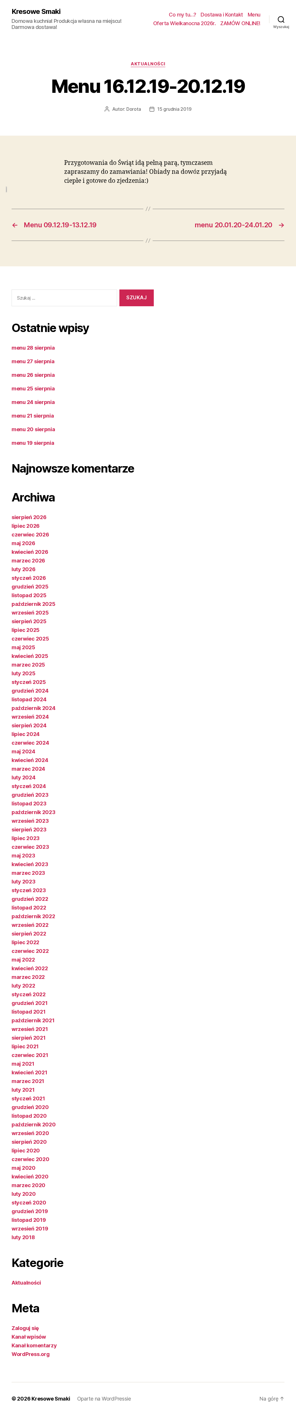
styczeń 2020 (29, 1203)
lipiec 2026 (26, 526)
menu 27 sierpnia (33, 361)
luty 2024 (24, 777)
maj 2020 (24, 1168)
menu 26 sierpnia (33, 375)
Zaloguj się (25, 1328)
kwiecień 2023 (30, 864)
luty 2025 (24, 673)
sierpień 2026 (29, 517)
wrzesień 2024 (30, 717)
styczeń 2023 (29, 890)
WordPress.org (31, 1354)
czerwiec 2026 (30, 535)
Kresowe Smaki (36, 11)
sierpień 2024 (29, 725)
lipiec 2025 (26, 630)
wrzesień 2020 (30, 1133)
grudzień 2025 (30, 587)
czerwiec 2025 (30, 639)
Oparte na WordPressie (104, 1399)
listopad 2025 (29, 595)
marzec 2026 (28, 561)
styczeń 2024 (29, 786)
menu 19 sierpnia (33, 443)
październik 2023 (34, 812)
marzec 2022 (28, 977)
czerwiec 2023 (30, 847)
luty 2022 (23, 986)
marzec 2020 (28, 1185)
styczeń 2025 (29, 682)
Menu (254, 15)
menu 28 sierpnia (33, 348)
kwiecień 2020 (30, 1177)
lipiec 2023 (26, 838)
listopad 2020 (29, 1116)
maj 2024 (23, 751)
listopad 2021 (29, 1012)
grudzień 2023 (30, 795)
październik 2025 (34, 604)
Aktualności (148, 64)
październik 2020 (34, 1124)
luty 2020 (24, 1194)
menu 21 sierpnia (33, 416)
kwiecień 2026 (30, 552)
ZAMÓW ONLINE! (240, 23)
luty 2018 (23, 1237)
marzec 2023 (28, 873)
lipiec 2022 (25, 942)
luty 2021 (23, 1090)
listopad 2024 (29, 699)
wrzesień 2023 (30, 821)
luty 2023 (24, 882)
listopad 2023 (29, 803)
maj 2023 (23, 856)
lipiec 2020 (26, 1151)
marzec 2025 (28, 665)
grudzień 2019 (30, 1211)
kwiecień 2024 (30, 760)
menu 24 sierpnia (33, 402)
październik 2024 (34, 708)
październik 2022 (33, 916)
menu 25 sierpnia (33, 388)
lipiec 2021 (25, 1046)
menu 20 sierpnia (33, 429)
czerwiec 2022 (30, 951)
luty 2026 (24, 569)
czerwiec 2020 (30, 1159)
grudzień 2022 (30, 899)
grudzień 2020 (30, 1107)
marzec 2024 (28, 769)
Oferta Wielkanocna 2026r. (184, 23)
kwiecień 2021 (29, 1072)
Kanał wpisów (29, 1337)
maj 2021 (23, 1064)
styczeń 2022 (29, 994)
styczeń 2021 (28, 1098)
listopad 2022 (29, 908)
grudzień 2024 (30, 691)
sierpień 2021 (29, 1038)
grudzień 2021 (30, 1003)
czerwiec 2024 (30, 743)
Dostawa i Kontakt (222, 15)
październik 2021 (33, 1020)
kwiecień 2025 (30, 656)
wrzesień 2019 (30, 1229)
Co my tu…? (182, 15)
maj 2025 (23, 647)
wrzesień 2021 (30, 1029)
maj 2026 (23, 543)
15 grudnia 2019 (174, 109)
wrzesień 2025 (30, 613)
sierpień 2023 (29, 830)
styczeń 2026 (29, 578)
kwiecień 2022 (30, 968)
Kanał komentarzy (34, 1345)
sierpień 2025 (29, 621)
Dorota (133, 109)
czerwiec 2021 (30, 1055)
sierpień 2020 (29, 1142)
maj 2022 (23, 960)
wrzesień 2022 (30, 925)
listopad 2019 (29, 1220)
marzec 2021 (28, 1081)
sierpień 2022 (29, 934)
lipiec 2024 (26, 734)
